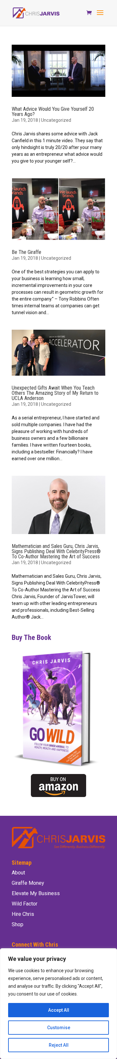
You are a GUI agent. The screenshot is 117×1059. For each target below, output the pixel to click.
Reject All (59, 1045)
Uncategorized (56, 120)
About (18, 873)
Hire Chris (23, 914)
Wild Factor (24, 904)
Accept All (58, 1010)
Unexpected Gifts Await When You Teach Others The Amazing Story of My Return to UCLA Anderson (55, 393)
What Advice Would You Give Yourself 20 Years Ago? (53, 111)
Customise (58, 1027)
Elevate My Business (36, 893)
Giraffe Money (28, 883)
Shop (17, 924)
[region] (58, 1003)
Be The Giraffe (26, 252)
